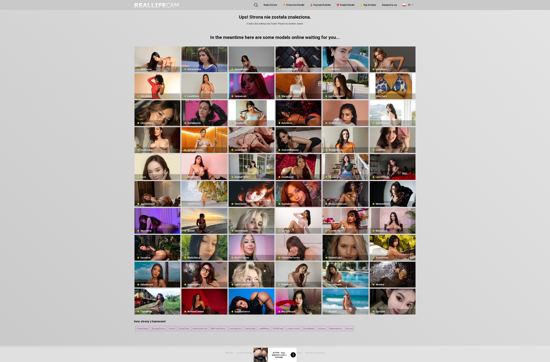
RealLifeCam (270, 5)
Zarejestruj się (389, 5)
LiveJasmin (235, 328)
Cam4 (172, 328)
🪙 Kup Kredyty (368, 5)
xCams (321, 328)
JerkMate (264, 328)
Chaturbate (142, 328)
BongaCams (158, 328)
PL (408, 5)
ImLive (349, 328)
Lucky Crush (293, 328)
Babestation (335, 328)
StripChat (184, 328)
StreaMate (308, 328)
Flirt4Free (278, 328)
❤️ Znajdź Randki (345, 5)
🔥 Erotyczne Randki (293, 5)
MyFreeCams (218, 328)
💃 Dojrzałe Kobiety (320, 5)
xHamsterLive (199, 328)
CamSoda (250, 328)
